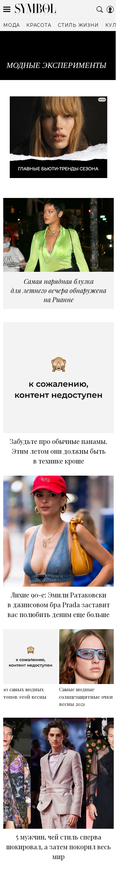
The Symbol (35, 9)
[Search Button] (99, 9)
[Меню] (6, 9)
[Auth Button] (110, 9)
